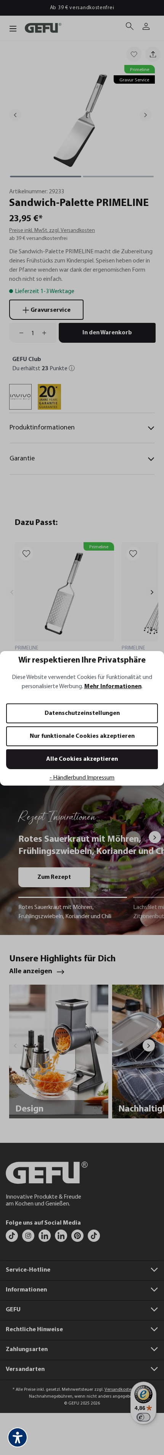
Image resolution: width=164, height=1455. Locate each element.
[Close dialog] (154, 678)
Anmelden (43, 734)
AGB (50, 764)
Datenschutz (40, 764)
